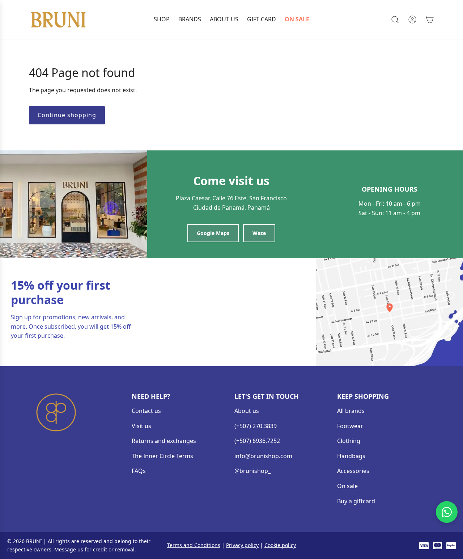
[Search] (395, 19)
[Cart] (429, 19)
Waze (259, 233)
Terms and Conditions (193, 545)
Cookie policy (280, 545)
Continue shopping (67, 115)
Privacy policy (242, 545)
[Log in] (412, 19)
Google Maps (213, 233)
